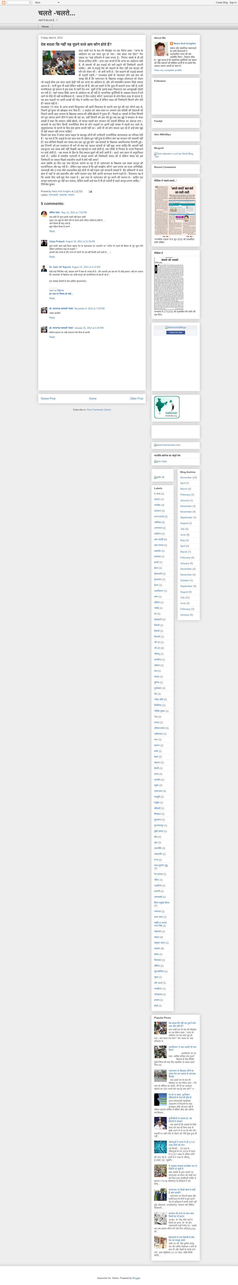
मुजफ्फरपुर (158, 825)
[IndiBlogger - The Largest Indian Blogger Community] (166, 417)
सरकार (71, 195)
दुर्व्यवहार (158, 688)
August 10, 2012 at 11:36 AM (80, 241)
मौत (155, 836)
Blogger (136, 1278)
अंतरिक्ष (157, 505)
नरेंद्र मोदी (158, 699)
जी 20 (157, 642)
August (184, 523)
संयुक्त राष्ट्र (159, 942)
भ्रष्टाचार (63, 195)
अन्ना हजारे (53, 195)
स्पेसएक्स (158, 994)
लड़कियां (158, 885)
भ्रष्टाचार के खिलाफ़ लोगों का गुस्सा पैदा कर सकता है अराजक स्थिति (182, 1073)
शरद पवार (158, 916)
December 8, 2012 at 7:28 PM (89, 308)
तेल (155, 670)
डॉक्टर (157, 665)
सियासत (157, 960)
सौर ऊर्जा (158, 982)
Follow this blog (175, 332)
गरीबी (156, 608)
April (182, 483)
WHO (157, 499)
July (182, 528)
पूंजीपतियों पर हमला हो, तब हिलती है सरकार (180, 1120)
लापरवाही (158, 896)
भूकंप (156, 785)
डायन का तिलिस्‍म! (56, 290)
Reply (52, 231)
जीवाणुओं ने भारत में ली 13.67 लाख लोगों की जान (182, 1143)
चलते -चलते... (56, 13)
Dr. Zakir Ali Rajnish (60, 267)
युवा (155, 842)
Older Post (136, 398)
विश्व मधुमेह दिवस (161, 902)
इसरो (156, 562)
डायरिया (157, 659)
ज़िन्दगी (157, 636)
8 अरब (157, 493)
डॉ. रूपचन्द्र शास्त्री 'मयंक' (61, 308)
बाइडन (157, 762)
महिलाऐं (157, 808)
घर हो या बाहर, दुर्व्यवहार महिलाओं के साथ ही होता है (180, 1096)
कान (156, 596)
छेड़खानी (158, 619)
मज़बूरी (157, 796)
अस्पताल (158, 527)
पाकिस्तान (158, 733)
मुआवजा (157, 819)
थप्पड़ (156, 676)
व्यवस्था (157, 911)
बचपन (157, 745)
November (186, 477)
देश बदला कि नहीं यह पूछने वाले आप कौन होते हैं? (182, 1024)
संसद (156, 954)
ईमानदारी (158, 573)
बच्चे (156, 751)
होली (156, 1005)
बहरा (156, 756)
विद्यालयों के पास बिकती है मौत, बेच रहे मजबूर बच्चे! (182, 1239)
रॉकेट (156, 879)
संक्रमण (157, 931)
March (183, 488)
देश (155, 693)
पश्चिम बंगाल (159, 728)
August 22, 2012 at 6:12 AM (86, 267)
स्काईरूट (158, 988)
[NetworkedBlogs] (175, 327)
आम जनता (158, 545)
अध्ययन (157, 510)
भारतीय (157, 779)
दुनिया (156, 682)
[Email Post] (90, 191)
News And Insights (185, 43)
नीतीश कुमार (159, 711)
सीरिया (157, 965)
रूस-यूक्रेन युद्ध (161, 865)
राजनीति (157, 848)
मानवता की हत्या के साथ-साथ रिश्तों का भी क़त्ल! (181, 1215)
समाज (156, 937)
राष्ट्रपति (158, 854)
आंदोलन (157, 533)
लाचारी (157, 891)
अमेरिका (157, 522)
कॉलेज (157, 602)
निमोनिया (158, 705)
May (182, 540)
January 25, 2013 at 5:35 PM (88, 328)
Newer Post (48, 398)
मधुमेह (156, 802)
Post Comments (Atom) (99, 409)
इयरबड (157, 556)
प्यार (156, 739)
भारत (156, 773)
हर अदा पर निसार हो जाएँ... (61, 293)
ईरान (156, 585)
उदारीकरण (158, 590)
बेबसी (156, 768)
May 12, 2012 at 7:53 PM (74, 212)
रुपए (156, 859)
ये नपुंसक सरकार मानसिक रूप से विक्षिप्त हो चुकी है (183, 1167)
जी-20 (157, 648)
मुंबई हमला (158, 831)
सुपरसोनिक (159, 971)
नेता (156, 716)
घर (155, 613)
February (185, 494)
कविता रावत (54, 212)
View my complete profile (168, 70)
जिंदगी (156, 625)
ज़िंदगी (156, 631)
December (186, 506)
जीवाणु (157, 653)
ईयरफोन (158, 579)
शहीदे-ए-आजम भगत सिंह (160, 924)
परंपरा (156, 722)
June (183, 534)
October (184, 580)
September (186, 517)
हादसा (156, 999)
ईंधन (156, 568)
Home (45, 26)
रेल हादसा (158, 874)
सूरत (156, 977)
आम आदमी (158, 539)
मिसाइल (157, 813)
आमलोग (157, 550)
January (184, 500)
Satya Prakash (57, 241)
